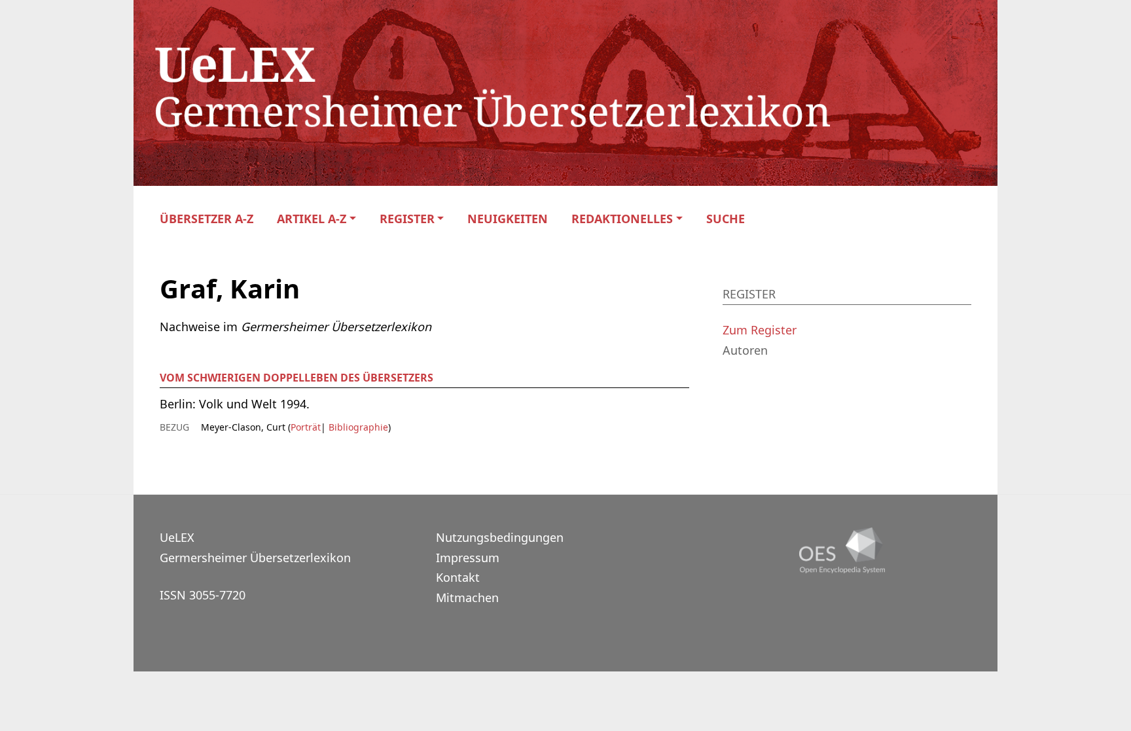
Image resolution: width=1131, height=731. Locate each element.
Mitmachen (467, 597)
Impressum (467, 557)
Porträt (306, 427)
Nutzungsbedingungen (500, 537)
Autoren (745, 350)
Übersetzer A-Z (206, 219)
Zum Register (760, 330)
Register (407, 219)
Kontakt (458, 577)
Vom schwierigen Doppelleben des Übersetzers (296, 377)
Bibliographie (357, 427)
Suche (725, 219)
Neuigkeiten (507, 219)
